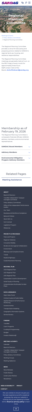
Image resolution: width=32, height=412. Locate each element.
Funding (7, 320)
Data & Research (10, 292)
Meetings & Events (7, 35)
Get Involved (8, 222)
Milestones (7, 228)
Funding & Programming (11, 329)
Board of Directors (9, 195)
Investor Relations (9, 335)
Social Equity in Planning (11, 281)
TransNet (6, 323)
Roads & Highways (9, 257)
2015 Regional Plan (10, 275)
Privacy (19, 385)
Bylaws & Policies (9, 216)
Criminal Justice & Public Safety (13, 298)
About (6, 192)
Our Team (7, 210)
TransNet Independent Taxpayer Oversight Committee (14, 198)
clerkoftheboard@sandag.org (17, 70)
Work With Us (8, 219)
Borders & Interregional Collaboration (15, 246)
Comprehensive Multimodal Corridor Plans (15, 285)
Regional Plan (9, 266)
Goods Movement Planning (12, 260)
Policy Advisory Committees (12, 37)
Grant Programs (9, 326)
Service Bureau (8, 314)
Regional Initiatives (9, 240)
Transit (6, 254)
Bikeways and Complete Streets (14, 252)
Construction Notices (10, 376)
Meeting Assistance (12, 180)
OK (16, 409)
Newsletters (7, 378)
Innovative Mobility (9, 243)
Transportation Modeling (11, 308)
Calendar (6, 344)
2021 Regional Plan (10, 272)
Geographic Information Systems (14, 311)
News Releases (8, 370)
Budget (6, 332)
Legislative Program (10, 225)
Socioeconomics (9, 305)
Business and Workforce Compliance (15, 213)
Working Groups (9, 358)
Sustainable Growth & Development (15, 278)
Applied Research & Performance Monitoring (14, 301)
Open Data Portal (9, 295)
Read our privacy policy (15, 402)
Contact (4, 389)
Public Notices (8, 373)
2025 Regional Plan (10, 269)
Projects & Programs (12, 234)
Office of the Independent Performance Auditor (16, 206)
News (6, 367)
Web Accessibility (7, 385)
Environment (8, 249)
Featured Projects (9, 237)
